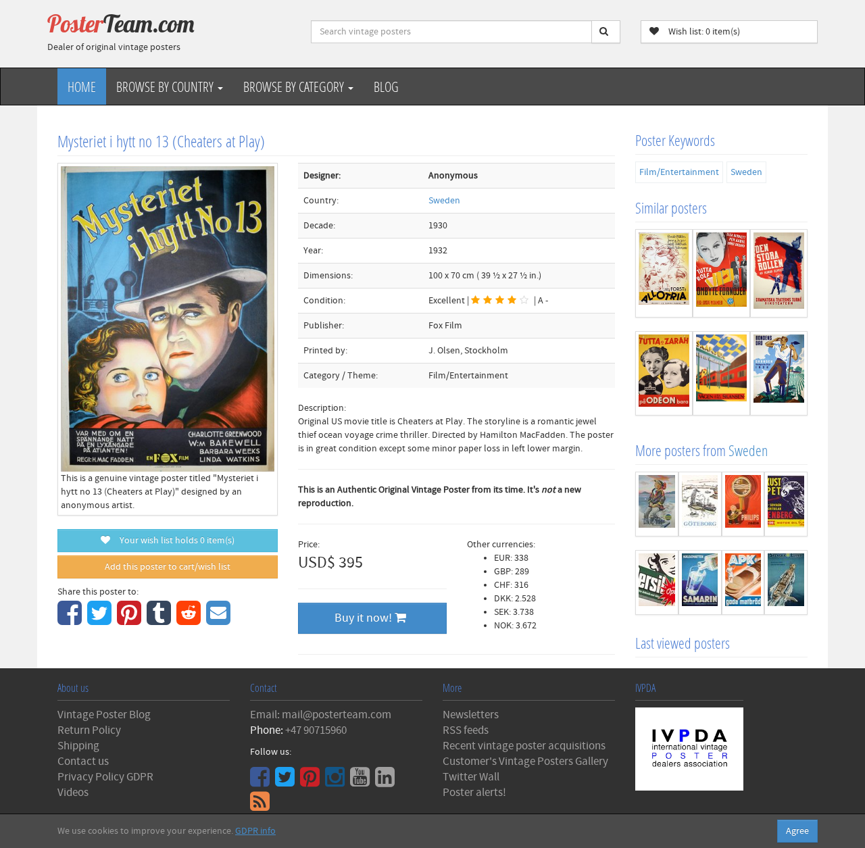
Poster (121, 24)
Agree (797, 831)
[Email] (220, 620)
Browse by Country (166, 86)
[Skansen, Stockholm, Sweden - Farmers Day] (779, 373)
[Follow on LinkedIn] (386, 781)
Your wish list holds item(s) (174, 540)
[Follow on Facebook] (261, 781)
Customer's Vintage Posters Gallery (525, 761)
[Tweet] (101, 620)
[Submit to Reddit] (190, 620)
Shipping (78, 746)
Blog (386, 86)
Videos (73, 792)
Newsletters (471, 714)
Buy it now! (365, 618)
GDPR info (255, 831)
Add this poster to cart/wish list (167, 567)
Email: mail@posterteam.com (320, 714)
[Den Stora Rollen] (779, 273)
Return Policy (89, 730)
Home (82, 86)
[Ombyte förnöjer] (721, 273)
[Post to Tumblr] (160, 620)
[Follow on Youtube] (361, 781)
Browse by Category (295, 86)
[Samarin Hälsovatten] (700, 582)
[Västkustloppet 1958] (786, 504)
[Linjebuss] (656, 504)
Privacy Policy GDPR (105, 777)
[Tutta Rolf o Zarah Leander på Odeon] (664, 373)
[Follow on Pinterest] (311, 781)
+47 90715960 (316, 730)
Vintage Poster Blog (104, 714)
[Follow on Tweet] (286, 781)
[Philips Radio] (743, 504)
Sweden (444, 201)
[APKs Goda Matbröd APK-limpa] (743, 582)
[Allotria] (664, 273)
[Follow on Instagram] (336, 781)
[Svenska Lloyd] (786, 582)
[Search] (605, 31)
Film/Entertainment (679, 172)
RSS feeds (466, 730)
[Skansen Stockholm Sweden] (721, 373)
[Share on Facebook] (71, 620)
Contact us (83, 761)
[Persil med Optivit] (656, 582)
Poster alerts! (474, 792)
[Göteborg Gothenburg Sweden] (700, 504)
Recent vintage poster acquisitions (524, 746)
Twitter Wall (471, 777)
